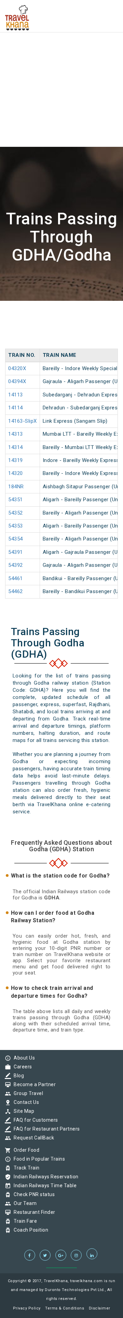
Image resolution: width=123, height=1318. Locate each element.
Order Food (24, 1150)
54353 (15, 526)
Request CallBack (32, 1137)
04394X (17, 381)
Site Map (22, 1111)
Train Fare (23, 1221)
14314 (15, 447)
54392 (15, 565)
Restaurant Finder (32, 1212)
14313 (15, 434)
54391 (15, 552)
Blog (17, 1075)
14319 (15, 460)
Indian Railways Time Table (43, 1185)
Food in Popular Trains (37, 1159)
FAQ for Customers (34, 1120)
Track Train (25, 1167)
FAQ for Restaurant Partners (45, 1129)
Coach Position (29, 1230)
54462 (15, 591)
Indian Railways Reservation (44, 1176)
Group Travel (26, 1093)
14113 (15, 395)
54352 (15, 513)
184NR (16, 486)
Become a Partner (33, 1084)
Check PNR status (32, 1194)
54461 (15, 578)
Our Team (23, 1203)
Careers (21, 1066)
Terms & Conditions (64, 1308)
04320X (17, 368)
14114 (15, 408)
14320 (15, 473)
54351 (15, 499)
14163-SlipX (22, 421)
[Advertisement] (61, 61)
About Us (22, 1058)
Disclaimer (99, 1308)
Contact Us (24, 1102)
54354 (15, 539)
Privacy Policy (27, 1308)
